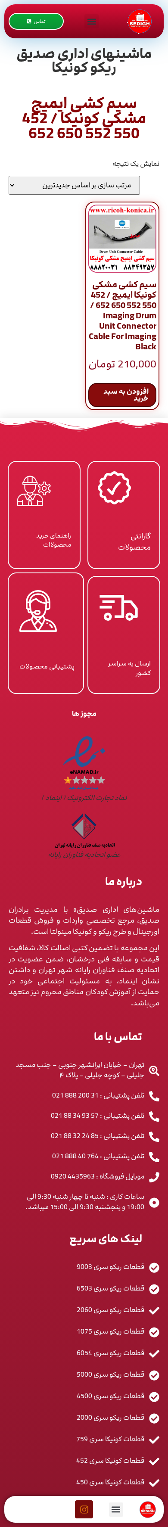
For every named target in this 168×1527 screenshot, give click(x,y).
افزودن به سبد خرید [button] (126, 395)
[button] (91, 21)
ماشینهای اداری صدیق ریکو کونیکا (84, 61)
